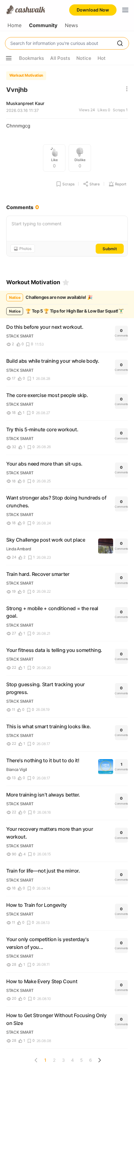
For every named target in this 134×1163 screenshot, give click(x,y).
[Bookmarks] (65, 282)
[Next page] (99, 1060)
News (71, 25)
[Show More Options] (8, 58)
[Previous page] (36, 1060)
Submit (110, 248)
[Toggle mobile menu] (125, 10)
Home (14, 25)
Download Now (93, 9)
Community (43, 25)
